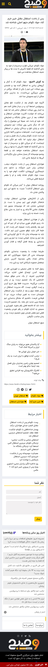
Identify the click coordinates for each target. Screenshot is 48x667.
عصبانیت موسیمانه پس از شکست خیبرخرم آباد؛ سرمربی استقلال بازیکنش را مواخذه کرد (24, 456)
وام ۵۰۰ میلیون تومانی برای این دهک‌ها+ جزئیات (20, 664)
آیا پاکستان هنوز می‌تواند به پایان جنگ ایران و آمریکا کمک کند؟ (23, 346)
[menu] (3, 3)
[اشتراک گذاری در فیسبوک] (18, 389)
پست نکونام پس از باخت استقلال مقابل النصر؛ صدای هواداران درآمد (24, 424)
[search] (9, 3)
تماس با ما (28, 625)
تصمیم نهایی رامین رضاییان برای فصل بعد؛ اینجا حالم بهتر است (23, 365)
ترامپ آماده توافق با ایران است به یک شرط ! (23, 357)
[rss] (30, 636)
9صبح (19, 655)
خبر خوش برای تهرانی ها (29, 351)
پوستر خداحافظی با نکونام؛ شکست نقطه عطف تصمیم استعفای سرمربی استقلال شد (23, 432)
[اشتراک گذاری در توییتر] (30, 389)
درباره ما (39, 625)
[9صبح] (36, 4)
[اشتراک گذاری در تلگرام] (22, 389)
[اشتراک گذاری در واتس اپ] (26, 389)
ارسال (38, 519)
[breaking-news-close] (45, 664)
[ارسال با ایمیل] (27, 32)
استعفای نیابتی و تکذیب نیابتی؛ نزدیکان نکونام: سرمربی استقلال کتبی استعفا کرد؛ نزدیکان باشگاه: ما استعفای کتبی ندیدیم (23, 444)
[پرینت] (22, 32)
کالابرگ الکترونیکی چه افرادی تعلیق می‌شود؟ (24, 372)
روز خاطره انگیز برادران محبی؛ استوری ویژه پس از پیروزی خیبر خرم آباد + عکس (22, 467)
